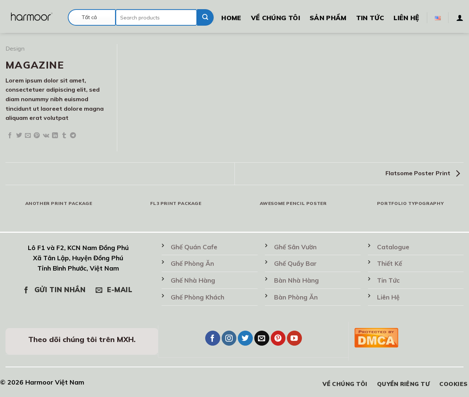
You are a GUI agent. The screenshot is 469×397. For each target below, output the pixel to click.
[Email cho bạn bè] (28, 135)
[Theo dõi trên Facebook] (212, 338)
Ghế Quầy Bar (295, 263)
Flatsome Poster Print (418, 173)
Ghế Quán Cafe (194, 247)
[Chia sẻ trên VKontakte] (46, 135)
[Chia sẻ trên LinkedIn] (55, 135)
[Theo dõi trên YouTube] (294, 338)
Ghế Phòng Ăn (192, 263)
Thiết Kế (389, 263)
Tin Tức (370, 18)
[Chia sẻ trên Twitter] (19, 135)
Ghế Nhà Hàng (193, 280)
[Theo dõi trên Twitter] (245, 338)
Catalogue (393, 247)
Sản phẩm (328, 18)
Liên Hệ (388, 297)
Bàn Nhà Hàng (296, 280)
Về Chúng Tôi (275, 18)
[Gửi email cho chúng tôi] (261, 338)
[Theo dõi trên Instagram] (229, 338)
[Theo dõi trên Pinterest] (278, 338)
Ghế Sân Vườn (295, 247)
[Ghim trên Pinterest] (37, 135)
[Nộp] (205, 17)
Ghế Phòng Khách (197, 297)
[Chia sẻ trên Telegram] (73, 135)
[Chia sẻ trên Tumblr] (64, 135)
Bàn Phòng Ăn (296, 297)
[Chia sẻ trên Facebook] (10, 135)
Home (231, 18)
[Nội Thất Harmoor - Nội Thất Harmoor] (31, 16)
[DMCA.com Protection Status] (376, 337)
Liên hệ (406, 18)
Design (15, 48)
